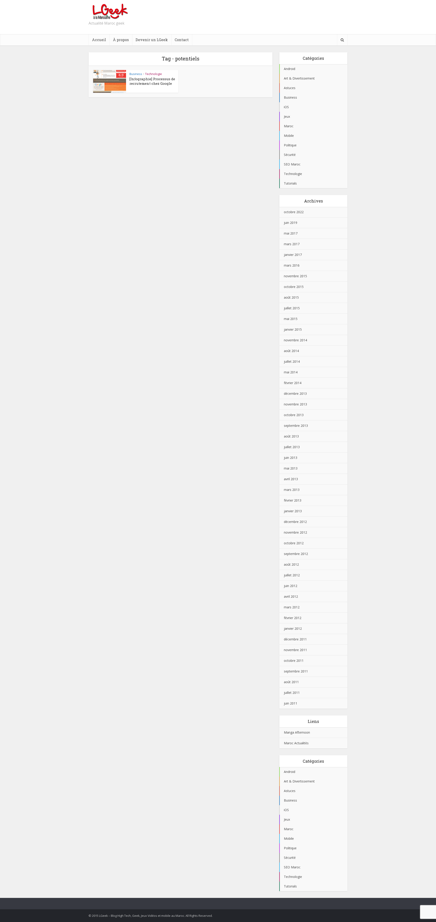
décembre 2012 (295, 522)
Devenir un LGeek (152, 39)
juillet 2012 (292, 575)
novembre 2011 (295, 650)
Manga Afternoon (297, 732)
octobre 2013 (294, 415)
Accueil (99, 39)
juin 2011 (290, 703)
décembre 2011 (295, 639)
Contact (182, 39)
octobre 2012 (294, 543)
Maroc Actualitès (296, 743)
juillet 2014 (292, 361)
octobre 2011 (294, 660)
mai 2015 (290, 319)
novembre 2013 (295, 404)
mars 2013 (292, 489)
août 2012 (291, 564)
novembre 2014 (295, 340)
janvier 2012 (293, 628)
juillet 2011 (292, 692)
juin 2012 (290, 586)
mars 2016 (292, 265)
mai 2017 (290, 233)
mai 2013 (290, 468)
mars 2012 (292, 607)
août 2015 (291, 297)
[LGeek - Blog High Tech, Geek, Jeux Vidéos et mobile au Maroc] (109, 11)
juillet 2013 (292, 447)
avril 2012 (291, 596)
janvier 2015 (293, 329)
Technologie (153, 74)
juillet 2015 (292, 308)
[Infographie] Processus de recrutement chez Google (152, 81)
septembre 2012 (296, 554)
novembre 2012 (295, 532)
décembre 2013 (295, 393)
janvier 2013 (293, 511)
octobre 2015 (294, 287)
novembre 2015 (295, 276)
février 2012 (292, 618)
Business (135, 74)
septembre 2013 (296, 425)
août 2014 (291, 351)
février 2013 (292, 500)
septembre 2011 (296, 671)
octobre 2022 (294, 212)
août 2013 (291, 436)
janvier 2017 (293, 254)
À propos (121, 39)
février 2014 (292, 383)
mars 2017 (292, 244)
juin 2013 (290, 457)
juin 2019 (290, 222)
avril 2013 (291, 479)
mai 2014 (290, 372)
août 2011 (291, 682)
